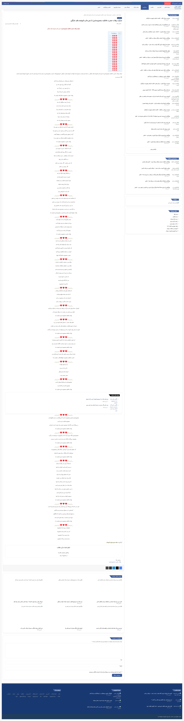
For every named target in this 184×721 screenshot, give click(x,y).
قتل (40, 696)
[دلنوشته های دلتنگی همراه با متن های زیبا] (63, 616)
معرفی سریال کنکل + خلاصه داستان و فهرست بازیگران (158, 18)
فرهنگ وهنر (45, 696)
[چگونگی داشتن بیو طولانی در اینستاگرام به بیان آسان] (175, 79)
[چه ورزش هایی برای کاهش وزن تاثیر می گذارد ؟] (177, 701)
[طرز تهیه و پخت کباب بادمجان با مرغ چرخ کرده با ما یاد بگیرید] (175, 124)
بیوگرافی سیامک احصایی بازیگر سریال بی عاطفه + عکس (157, 38)
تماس (99, 7)
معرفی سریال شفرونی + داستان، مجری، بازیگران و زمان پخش (156, 31)
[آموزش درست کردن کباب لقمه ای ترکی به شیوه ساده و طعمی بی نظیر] (175, 99)
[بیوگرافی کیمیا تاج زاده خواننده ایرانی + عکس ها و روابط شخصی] (175, 105)
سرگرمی (145, 7)
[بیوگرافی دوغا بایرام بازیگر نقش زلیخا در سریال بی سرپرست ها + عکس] (175, 176)
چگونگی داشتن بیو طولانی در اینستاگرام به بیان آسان (159, 76)
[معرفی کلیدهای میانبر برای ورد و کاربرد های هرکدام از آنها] (117, 709)
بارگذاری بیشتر (153, 149)
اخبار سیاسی (41, 693)
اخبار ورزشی (28, 693)
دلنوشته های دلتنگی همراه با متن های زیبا (73, 628)
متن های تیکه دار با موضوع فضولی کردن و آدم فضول (97, 399)
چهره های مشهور (23, 696)
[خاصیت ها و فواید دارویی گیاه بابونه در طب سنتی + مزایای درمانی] (175, 46)
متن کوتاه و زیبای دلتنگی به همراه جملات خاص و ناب (31, 628)
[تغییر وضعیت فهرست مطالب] (119, 33)
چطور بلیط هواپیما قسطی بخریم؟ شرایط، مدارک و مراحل (157, 50)
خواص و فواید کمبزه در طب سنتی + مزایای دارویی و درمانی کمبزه (156, 168)
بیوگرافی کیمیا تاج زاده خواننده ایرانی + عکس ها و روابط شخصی (156, 103)
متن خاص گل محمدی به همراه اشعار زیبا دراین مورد (97, 405)
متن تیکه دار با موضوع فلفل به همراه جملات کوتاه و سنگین (69, 601)
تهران (18, 693)
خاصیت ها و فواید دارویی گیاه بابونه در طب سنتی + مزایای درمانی (156, 44)
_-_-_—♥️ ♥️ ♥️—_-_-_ (115, 35)
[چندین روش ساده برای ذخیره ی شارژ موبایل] (175, 131)
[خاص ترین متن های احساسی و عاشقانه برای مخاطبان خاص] (103, 589)
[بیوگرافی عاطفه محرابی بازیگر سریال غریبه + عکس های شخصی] (175, 163)
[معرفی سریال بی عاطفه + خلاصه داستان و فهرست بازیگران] (175, 111)
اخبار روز (159, 7)
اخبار (59, 693)
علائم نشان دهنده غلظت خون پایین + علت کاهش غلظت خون (159, 706)
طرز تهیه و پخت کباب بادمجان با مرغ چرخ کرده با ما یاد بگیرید (157, 122)
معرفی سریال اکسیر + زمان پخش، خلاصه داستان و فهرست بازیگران (155, 83)
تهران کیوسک (6, 3)
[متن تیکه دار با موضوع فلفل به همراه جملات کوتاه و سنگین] (63, 589)
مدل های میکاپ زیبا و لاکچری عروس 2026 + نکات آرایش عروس (156, 90)
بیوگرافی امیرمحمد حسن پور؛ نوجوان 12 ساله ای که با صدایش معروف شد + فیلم (152, 116)
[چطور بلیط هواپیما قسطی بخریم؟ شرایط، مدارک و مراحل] (175, 53)
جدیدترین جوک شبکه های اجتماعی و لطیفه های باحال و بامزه (109, 628)
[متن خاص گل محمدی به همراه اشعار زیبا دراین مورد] (113, 408)
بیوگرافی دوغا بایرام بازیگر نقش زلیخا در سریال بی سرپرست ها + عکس (154, 174)
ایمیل (120, 665)
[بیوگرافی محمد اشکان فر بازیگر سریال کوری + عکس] (175, 143)
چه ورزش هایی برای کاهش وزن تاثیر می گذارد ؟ (162, 699)
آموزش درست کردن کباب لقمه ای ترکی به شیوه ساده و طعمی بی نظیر (154, 96)
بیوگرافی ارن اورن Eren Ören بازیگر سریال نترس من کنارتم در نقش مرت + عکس (152, 187)
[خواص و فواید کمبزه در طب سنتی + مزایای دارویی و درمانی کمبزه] (175, 170)
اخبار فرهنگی (35, 693)
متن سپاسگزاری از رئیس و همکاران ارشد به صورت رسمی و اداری (156, 24)
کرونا (17, 696)
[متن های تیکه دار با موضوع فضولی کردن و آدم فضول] (113, 401)
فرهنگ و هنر (127, 7)
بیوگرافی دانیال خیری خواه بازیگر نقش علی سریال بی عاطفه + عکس (155, 70)
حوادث (14, 693)
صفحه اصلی (167, 7)
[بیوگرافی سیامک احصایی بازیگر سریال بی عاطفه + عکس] (175, 40)
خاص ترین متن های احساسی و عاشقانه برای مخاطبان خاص (109, 601)
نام (121, 659)
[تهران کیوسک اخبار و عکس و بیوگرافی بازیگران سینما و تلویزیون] (177, 7)
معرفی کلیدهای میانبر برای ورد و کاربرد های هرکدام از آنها (99, 706)
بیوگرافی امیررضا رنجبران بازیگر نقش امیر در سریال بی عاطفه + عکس (154, 57)
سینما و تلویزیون (117, 7)
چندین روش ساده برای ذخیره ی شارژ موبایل (160, 129)
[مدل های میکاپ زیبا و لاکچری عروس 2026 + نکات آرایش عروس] (175, 92)
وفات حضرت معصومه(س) (115, 561)
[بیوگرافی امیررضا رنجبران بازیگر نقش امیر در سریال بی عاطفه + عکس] (175, 59)
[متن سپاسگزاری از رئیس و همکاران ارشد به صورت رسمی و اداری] (175, 27)
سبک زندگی (136, 7)
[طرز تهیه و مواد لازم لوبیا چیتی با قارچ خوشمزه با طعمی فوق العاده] (175, 65)
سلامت (152, 7)
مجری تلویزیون (35, 696)
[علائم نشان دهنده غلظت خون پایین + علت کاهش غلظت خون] (177, 708)
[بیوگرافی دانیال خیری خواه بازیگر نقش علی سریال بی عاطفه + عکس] (175, 72)
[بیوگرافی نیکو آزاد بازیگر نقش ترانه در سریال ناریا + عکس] (175, 183)
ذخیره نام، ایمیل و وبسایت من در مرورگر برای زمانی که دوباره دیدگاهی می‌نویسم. (105, 672)
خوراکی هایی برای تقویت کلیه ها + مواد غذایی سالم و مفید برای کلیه (28, 601)
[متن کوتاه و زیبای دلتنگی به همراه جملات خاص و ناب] (24, 616)
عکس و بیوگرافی (107, 7)
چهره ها (29, 696)
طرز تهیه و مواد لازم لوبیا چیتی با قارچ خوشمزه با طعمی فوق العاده (155, 63)
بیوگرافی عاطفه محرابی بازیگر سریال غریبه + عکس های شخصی (156, 161)
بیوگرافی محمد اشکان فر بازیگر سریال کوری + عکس (158, 141)
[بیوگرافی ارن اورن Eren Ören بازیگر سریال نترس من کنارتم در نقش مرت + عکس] (175, 189)
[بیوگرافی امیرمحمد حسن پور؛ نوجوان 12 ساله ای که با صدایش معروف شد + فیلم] (175, 118)
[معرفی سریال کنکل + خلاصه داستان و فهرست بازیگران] (175, 20)
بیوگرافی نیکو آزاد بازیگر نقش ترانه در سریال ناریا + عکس (157, 181)
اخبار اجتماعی (53, 693)
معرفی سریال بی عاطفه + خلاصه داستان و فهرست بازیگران (157, 109)
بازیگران (22, 693)
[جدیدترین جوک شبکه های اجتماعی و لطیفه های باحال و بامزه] (103, 616)
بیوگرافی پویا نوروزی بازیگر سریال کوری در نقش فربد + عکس (156, 135)
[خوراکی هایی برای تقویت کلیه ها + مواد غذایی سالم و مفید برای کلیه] (24, 589)
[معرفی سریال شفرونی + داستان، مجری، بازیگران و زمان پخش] (175, 33)
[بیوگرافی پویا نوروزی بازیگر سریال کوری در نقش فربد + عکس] (175, 137)
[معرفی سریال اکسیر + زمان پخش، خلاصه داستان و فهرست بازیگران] (175, 85)
